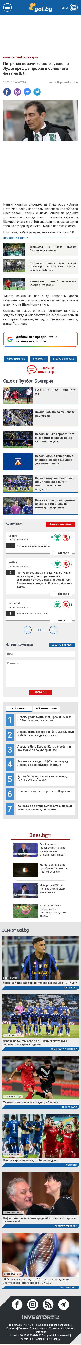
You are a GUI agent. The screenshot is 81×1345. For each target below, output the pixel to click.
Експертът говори (66, 1226)
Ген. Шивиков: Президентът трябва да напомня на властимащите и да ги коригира (39, 851)
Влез (54, 645)
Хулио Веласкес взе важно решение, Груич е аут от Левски (42, 778)
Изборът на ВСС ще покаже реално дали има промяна (52, 889)
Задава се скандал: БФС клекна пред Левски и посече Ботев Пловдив (42, 763)
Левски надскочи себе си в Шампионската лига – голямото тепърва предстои (55, 483)
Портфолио (40, 1332)
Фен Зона (71, 1165)
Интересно (70, 987)
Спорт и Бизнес (67, 1287)
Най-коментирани (46, 708)
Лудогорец (39, 359)
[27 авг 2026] (40, 958)
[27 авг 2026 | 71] (40, 1016)
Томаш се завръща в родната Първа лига (45, 791)
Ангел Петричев (16, 359)
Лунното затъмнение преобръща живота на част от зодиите (53, 868)
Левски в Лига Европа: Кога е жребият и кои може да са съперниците (44, 748)
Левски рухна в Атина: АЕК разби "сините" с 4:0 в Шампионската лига (44, 718)
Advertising (27, 1339)
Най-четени (19, 708)
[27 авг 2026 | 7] (40, 1077)
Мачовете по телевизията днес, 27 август (30, 1102)
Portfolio (39, 1339)
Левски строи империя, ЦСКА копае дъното (32, 1160)
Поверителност (38, 1328)
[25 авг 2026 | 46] (40, 1135)
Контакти (11, 1328)
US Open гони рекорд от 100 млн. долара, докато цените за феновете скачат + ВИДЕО (36, 1281)
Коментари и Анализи (64, 1049)
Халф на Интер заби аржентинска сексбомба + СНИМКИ (40, 982)
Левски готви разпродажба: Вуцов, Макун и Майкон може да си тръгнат (45, 733)
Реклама (23, 1328)
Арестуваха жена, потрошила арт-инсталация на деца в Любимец (53, 911)
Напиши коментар (46, 370)
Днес (69, 7)
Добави (40, 692)
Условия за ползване (61, 1328)
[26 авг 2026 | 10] (40, 1193)
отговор (63, 552)
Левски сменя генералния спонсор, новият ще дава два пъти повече (54, 459)
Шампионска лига (63, 359)
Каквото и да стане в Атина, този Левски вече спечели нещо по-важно (44, 807)
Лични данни (53, 1339)
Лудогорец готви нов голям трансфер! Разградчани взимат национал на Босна (53, 266)
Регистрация (65, 645)
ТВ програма (69, 1107)
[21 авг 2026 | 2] (40, 1255)
